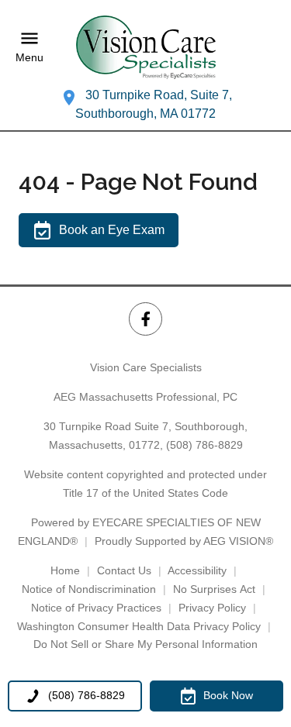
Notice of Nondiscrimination (89, 589)
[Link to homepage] (146, 47)
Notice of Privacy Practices (96, 607)
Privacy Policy (212, 607)
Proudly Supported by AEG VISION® (184, 541)
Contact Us (124, 570)
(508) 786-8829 (204, 445)
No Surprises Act (214, 589)
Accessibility (197, 570)
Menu (29, 57)
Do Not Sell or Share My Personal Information (145, 644)
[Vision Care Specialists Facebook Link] (145, 319)
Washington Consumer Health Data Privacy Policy (139, 626)
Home (65, 570)
